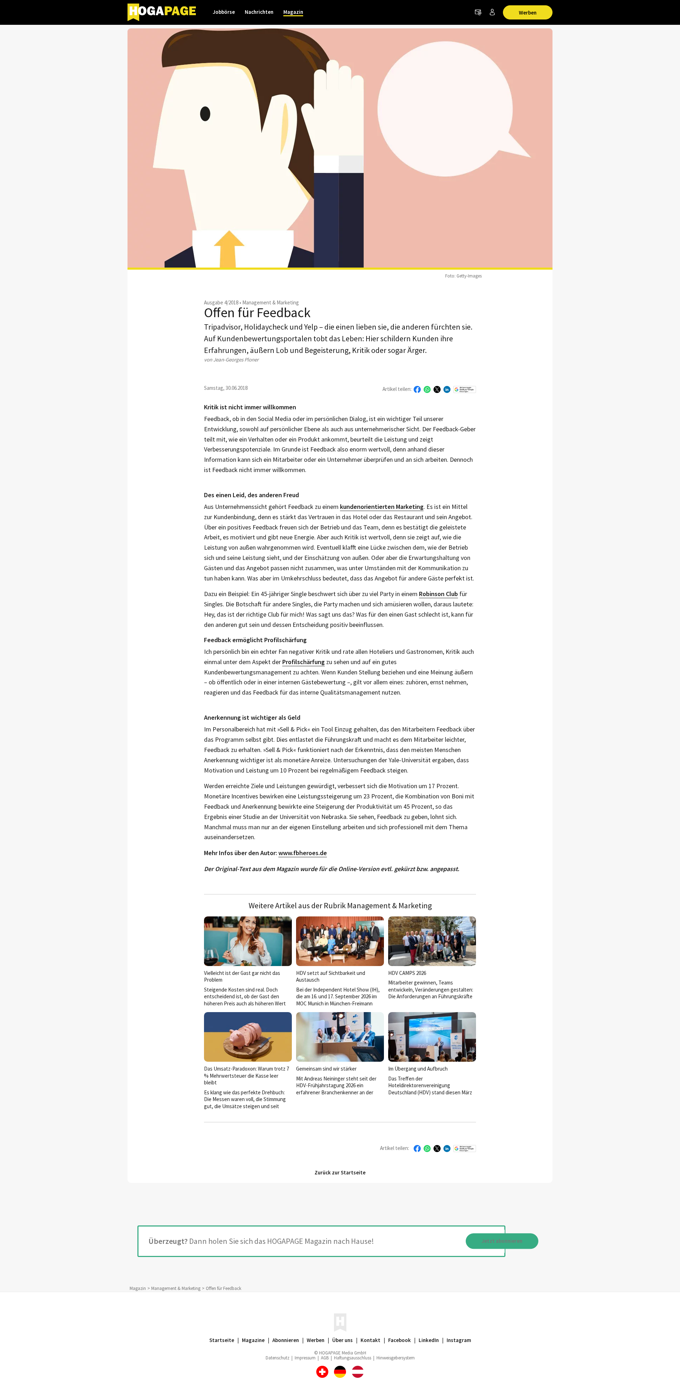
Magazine (253, 1340)
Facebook (399, 1340)
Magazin (293, 12)
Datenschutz (277, 1358)
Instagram (459, 1340)
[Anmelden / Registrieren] (492, 12)
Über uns (342, 1340)
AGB (325, 1358)
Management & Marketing (270, 302)
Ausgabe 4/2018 (221, 302)
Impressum (305, 1358)
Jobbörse (224, 12)
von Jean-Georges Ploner (231, 359)
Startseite (221, 1340)
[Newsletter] (478, 12)
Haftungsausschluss (352, 1358)
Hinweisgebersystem (395, 1358)
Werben (528, 12)
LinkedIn (429, 1340)
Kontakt (370, 1340)
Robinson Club (438, 594)
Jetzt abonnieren (502, 1241)
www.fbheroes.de (302, 853)
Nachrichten (259, 12)
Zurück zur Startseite (340, 1172)
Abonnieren (285, 1340)
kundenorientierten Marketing (382, 507)
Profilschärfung (303, 662)
